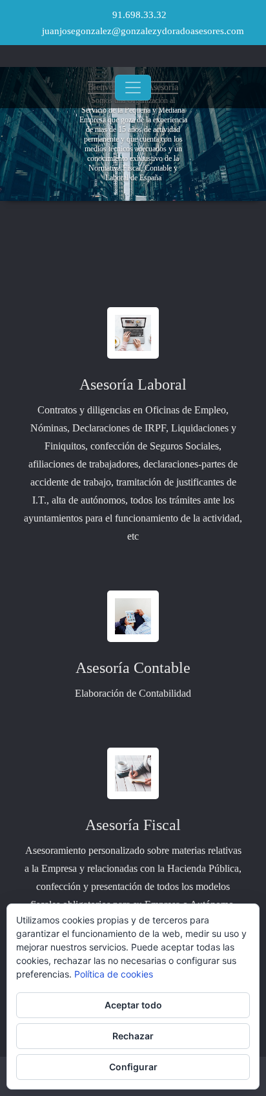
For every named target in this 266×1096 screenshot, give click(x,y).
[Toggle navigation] (133, 87)
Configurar (133, 1066)
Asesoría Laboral (133, 384)
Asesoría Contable (133, 667)
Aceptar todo (133, 1004)
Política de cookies (113, 973)
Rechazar (133, 1035)
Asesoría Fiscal (133, 825)
